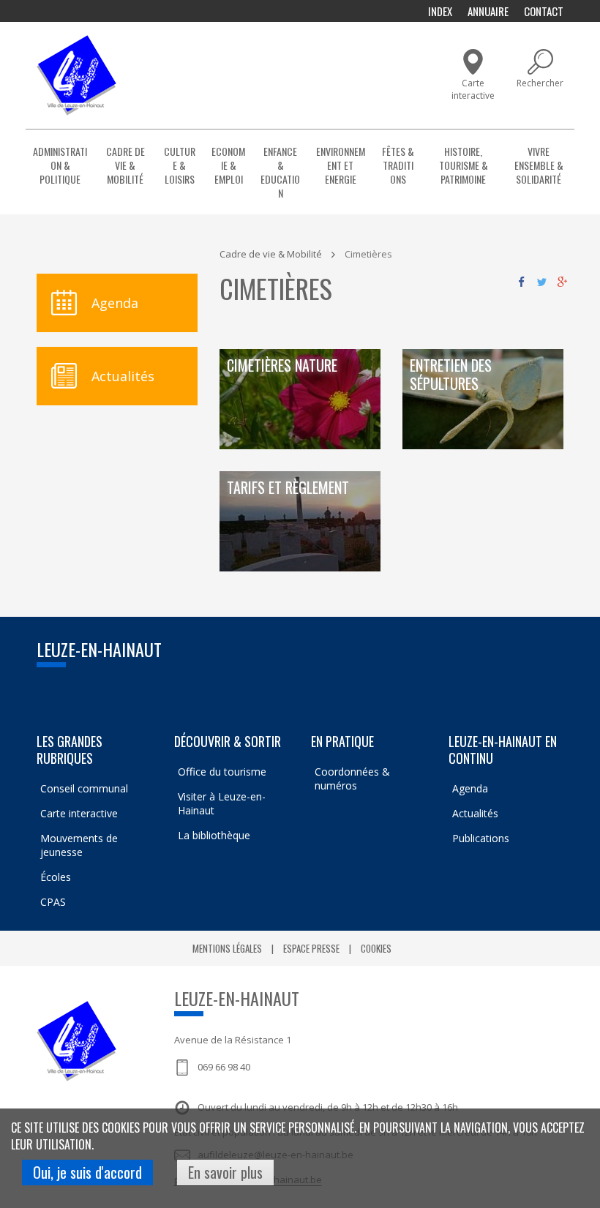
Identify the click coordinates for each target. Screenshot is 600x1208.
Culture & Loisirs (179, 165)
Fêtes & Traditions (398, 165)
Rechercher (540, 83)
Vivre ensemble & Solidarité (538, 165)
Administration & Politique (60, 165)
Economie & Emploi (228, 165)
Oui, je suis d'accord (87, 1172)
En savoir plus (225, 1172)
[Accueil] (76, 75)
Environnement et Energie (340, 165)
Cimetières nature (282, 366)
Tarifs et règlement (288, 488)
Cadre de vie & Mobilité (125, 165)
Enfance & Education (280, 171)
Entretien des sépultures (451, 375)
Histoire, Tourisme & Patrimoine (463, 165)
